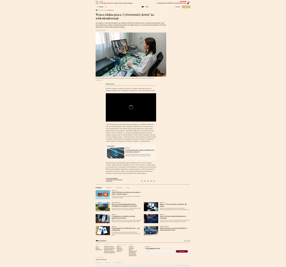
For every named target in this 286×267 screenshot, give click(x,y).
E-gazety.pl (131, 248)
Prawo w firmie (104, 10)
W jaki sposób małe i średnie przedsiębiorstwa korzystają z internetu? (140, 151)
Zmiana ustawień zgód (109, 248)
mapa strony (98, 262)
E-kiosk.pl (131, 246)
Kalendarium (108, 262)
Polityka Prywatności (109, 246)
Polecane (109, 187)
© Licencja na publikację (112, 178)
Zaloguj (186, 6)
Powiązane (99, 187)
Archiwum (119, 251)
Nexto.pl (131, 249)
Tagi (128, 187)
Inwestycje (111, 10)
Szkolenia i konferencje (101, 259)
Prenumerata (120, 249)
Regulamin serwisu (108, 249)
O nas (97, 246)
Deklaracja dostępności (109, 252)
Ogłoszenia (119, 248)
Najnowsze (119, 187)
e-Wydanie (177, 6)
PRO (147, 7)
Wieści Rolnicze (132, 254)
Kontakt (97, 248)
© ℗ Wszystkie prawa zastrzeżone (114, 179)
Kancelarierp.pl (132, 252)
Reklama (119, 246)
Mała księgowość (133, 251)
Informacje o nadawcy (109, 251)
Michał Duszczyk (110, 84)
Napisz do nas (99, 249)
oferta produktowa (118, 262)
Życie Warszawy (132, 255)
